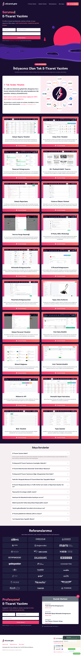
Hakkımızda (5, 644)
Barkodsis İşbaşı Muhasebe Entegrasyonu (58, 613)
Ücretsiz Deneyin (21, 37)
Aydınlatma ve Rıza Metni (15, 40)
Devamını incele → (48, 607)
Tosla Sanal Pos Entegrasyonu (54, 606)
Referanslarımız (13, 644)
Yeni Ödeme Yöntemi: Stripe (54, 621)
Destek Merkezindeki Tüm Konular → (51, 626)
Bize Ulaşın (21, 644)
